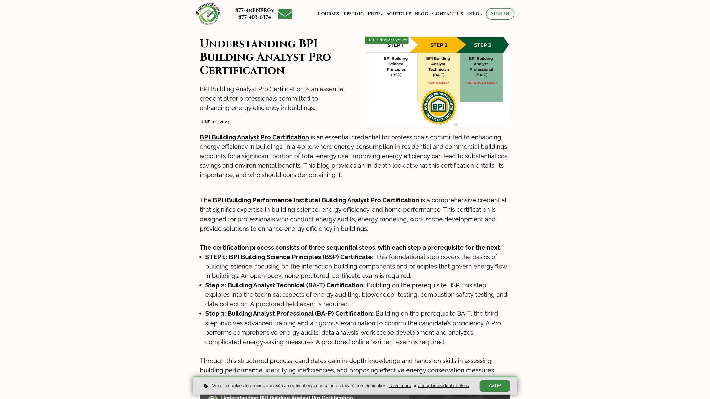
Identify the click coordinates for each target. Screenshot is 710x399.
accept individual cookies (443, 385)
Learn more (400, 385)
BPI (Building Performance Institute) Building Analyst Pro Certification (316, 200)
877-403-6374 (254, 17)
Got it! (495, 386)
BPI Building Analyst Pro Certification (254, 137)
